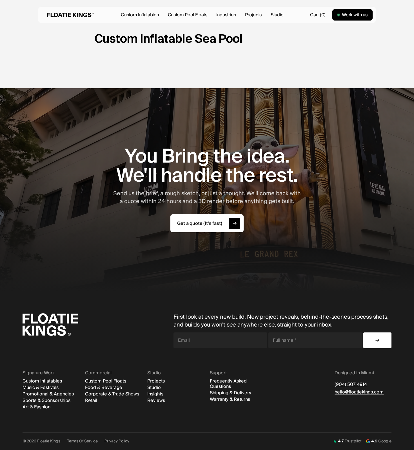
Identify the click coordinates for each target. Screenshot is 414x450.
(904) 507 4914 (351, 384)
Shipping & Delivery (230, 393)
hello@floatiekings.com (359, 392)
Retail (91, 400)
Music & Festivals (41, 387)
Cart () (317, 15)
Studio (277, 15)
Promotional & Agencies (48, 394)
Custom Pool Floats (187, 15)
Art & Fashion (36, 407)
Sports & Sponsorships (46, 400)
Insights (155, 394)
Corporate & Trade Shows (112, 394)
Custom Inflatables (140, 15)
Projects (253, 15)
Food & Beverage (103, 387)
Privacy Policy (116, 441)
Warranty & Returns (230, 399)
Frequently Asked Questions (228, 384)
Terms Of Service (82, 441)
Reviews (156, 400)
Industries (226, 15)
